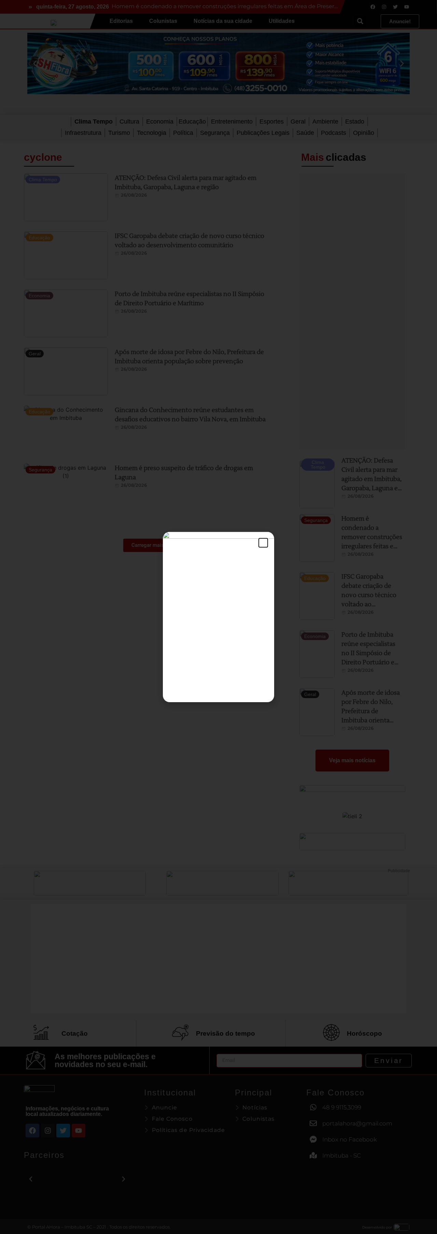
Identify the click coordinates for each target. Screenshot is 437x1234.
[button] (263, 543)
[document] (218, 617)
